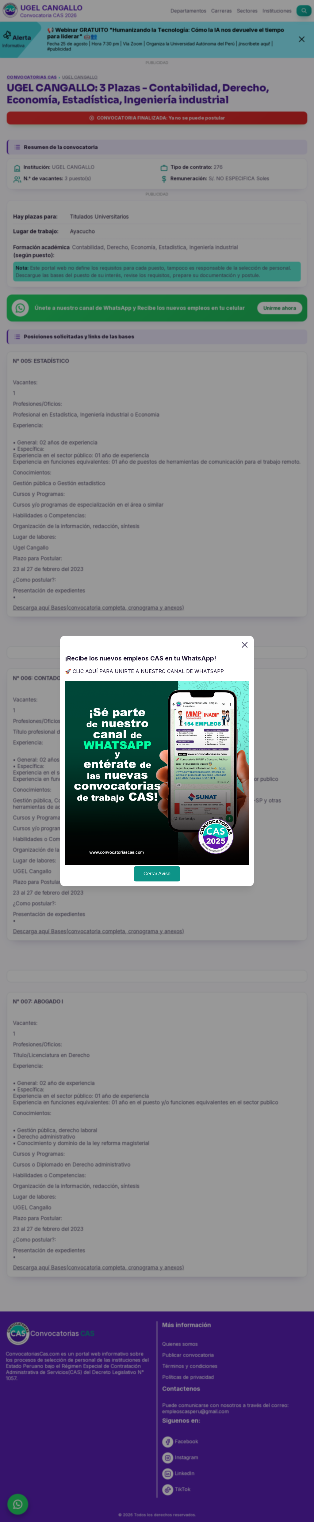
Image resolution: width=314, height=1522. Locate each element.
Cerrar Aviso (157, 873)
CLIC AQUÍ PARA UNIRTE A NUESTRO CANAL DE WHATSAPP (148, 671)
